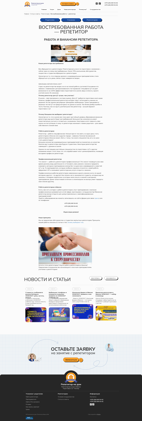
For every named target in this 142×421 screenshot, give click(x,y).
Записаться (71, 359)
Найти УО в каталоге (33, 402)
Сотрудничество (95, 9)
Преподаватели (31, 399)
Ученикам (71, 20)
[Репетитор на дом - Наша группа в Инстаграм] (96, 3)
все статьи (95, 278)
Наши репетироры (70, 9)
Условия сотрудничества (66, 397)
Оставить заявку (68, 4)
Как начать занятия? (32, 407)
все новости (110, 278)
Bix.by (99, 414)
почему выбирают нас (75, 222)
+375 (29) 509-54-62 (111, 5)
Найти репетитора (32, 397)
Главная (44, 9)
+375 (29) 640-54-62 (111, 3)
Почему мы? (83, 9)
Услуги (52, 9)
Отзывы (28, 404)
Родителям (49, 20)
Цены (59, 9)
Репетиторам (45, 14)
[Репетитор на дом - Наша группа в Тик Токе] (99, 3)
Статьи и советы (35, 14)
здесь (97, 198)
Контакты (93, 397)
